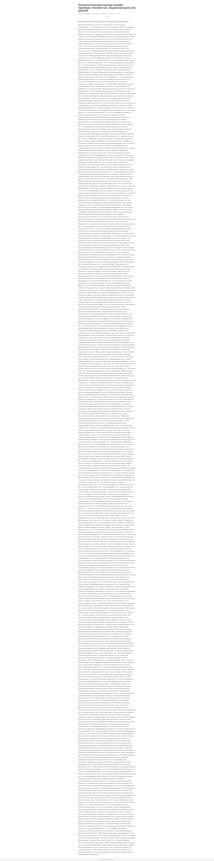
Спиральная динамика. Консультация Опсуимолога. (93, 14)
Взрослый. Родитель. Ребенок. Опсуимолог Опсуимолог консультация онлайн (103, 21)
